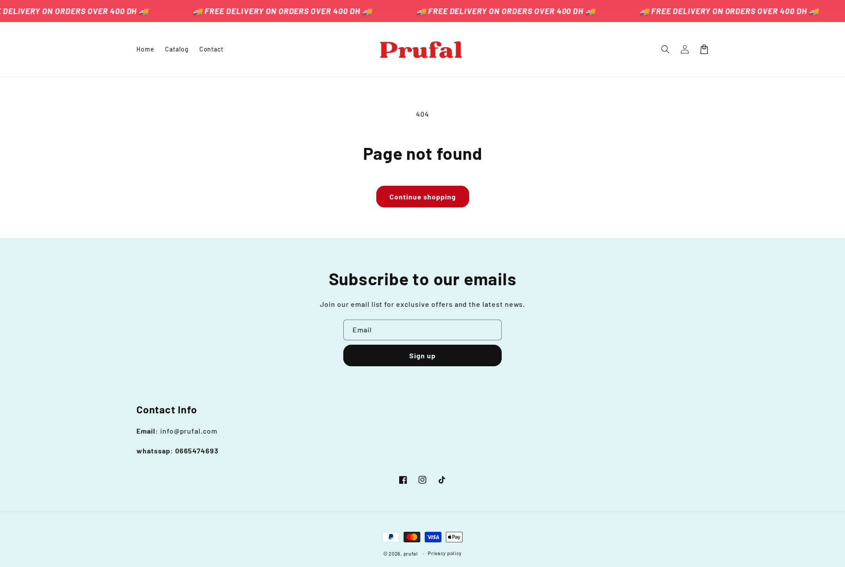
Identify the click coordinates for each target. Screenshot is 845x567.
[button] (665, 49)
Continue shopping (422, 196)
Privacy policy (445, 553)
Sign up (422, 355)
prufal (411, 553)
